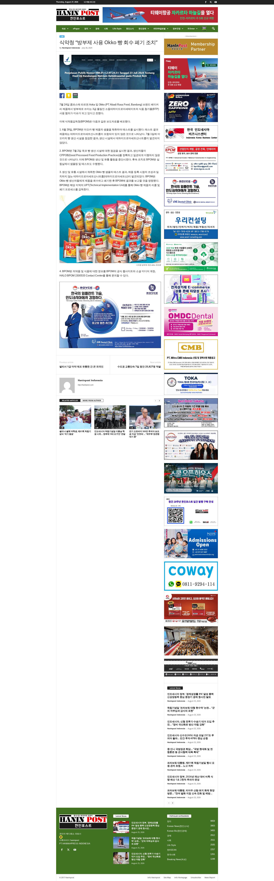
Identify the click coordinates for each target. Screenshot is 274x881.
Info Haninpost (154, 877)
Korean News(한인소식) (178, 826)
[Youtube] (216, 2)
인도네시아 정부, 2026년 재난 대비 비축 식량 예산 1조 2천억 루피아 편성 (190, 778)
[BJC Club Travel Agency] (191, 412)
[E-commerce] (191, 289)
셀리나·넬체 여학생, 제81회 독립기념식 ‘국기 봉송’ (75, 432)
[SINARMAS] (191, 445)
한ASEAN (171, 850)
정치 (86, 28)
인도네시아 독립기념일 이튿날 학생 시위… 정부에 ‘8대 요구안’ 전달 (109, 432)
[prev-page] (155, 400)
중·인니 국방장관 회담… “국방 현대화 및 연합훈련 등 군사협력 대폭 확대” (190, 750)
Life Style (117, 28)
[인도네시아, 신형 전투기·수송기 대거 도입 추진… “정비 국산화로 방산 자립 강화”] (121, 858)
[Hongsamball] (191, 107)
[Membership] (191, 47)
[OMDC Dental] (191, 321)
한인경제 (142, 28)
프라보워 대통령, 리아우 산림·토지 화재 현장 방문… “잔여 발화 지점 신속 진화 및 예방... (191, 792)
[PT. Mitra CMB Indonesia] (191, 354)
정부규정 (176, 28)
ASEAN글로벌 (159, 28)
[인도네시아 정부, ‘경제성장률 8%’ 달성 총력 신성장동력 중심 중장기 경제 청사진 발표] (121, 827)
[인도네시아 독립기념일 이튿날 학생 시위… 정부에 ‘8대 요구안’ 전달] (110, 417)
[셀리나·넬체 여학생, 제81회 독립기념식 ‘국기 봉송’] (75, 417)
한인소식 (130, 28)
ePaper (76, 28)
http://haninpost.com (85, 385)
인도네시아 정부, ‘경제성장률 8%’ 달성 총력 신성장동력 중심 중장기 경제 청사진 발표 (190, 695)
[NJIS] (191, 543)
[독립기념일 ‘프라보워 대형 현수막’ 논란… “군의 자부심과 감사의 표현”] (121, 843)
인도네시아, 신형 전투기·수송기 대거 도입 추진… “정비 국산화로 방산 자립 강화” (191, 723)
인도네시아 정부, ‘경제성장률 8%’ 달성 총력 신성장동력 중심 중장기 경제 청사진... (145, 825)
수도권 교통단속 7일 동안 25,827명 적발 (139, 366)
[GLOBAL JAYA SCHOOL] (191, 478)
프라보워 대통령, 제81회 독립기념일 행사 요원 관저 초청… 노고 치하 (190, 764)
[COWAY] (191, 576)
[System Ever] (191, 256)
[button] (213, 28)
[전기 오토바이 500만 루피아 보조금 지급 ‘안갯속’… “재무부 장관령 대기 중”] (145, 417)
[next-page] (159, 400)
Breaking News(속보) (176, 859)
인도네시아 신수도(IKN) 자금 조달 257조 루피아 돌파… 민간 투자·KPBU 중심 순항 (190, 737)
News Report (210, 877)
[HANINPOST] (191, 511)
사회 (106, 28)
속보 (64, 28)
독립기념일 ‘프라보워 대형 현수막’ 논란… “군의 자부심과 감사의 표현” (191, 709)
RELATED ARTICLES (70, 400)
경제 (97, 28)
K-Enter (191, 28)
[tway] (191, 74)
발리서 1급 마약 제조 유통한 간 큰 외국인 (81, 366)
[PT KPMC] (191, 159)
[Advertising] (110, 315)
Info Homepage (180, 877)
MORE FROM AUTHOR (92, 400)
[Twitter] (211, 2)
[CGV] (191, 668)
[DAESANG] (191, 608)
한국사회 (171, 854)
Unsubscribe (196, 877)
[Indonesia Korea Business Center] (191, 133)
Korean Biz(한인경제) (177, 831)
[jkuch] (191, 640)
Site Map (167, 877)
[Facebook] (206, 2)
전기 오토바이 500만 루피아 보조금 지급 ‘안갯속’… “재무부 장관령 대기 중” (144, 434)
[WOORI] (191, 224)
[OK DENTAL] (191, 191)
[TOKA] (191, 384)
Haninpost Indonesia (71, 48)
